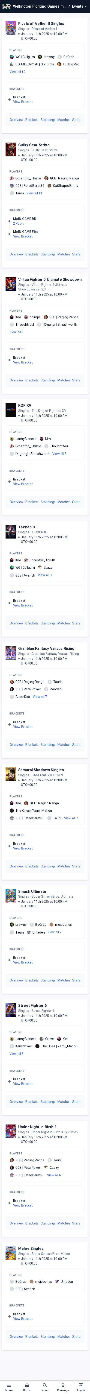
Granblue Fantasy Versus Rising (46, 648)
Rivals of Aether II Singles (41, 23)
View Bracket (23, 102)
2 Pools (18, 223)
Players (15, 50)
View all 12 (17, 72)
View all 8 (59, 454)
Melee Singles (31, 1248)
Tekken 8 (26, 527)
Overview (17, 120)
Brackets (17, 89)
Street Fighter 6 (32, 1005)
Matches (63, 120)
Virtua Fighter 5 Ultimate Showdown (50, 279)
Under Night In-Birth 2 (37, 1127)
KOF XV (24, 405)
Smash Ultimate (32, 891)
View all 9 (16, 332)
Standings (48, 120)
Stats (76, 120)
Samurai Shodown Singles (41, 770)
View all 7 (40, 697)
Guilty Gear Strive (34, 145)
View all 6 (16, 1054)
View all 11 (34, 193)
